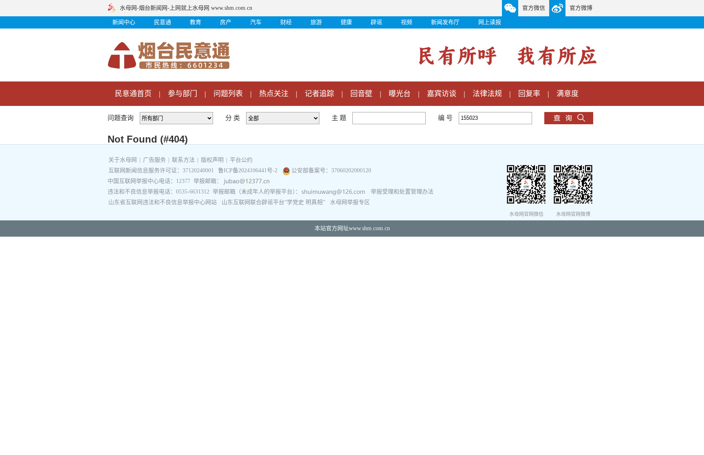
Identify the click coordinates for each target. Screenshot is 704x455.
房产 (225, 22)
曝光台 (400, 94)
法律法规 (487, 94)
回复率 (529, 94)
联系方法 (183, 160)
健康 (346, 22)
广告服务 (154, 160)
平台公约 (241, 160)
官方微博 (581, 8)
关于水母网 (123, 160)
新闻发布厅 (445, 22)
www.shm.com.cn (369, 228)
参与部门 (182, 94)
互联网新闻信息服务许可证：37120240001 (161, 170)
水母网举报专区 (350, 202)
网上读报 (489, 22)
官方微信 (533, 8)
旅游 (316, 22)
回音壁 (361, 94)
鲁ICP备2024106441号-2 (248, 170)
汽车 (256, 22)
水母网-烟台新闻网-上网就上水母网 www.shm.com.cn (186, 8)
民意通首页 (133, 94)
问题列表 (228, 94)
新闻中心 (123, 22)
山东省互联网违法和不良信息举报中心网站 (162, 202)
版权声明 (212, 160)
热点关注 (273, 94)
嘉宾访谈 (441, 94)
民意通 (162, 22)
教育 (195, 22)
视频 (406, 22)
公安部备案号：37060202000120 (331, 170)
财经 (286, 22)
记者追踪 (319, 94)
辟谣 (376, 22)
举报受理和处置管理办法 (402, 192)
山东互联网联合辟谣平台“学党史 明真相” (273, 202)
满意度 (568, 94)
